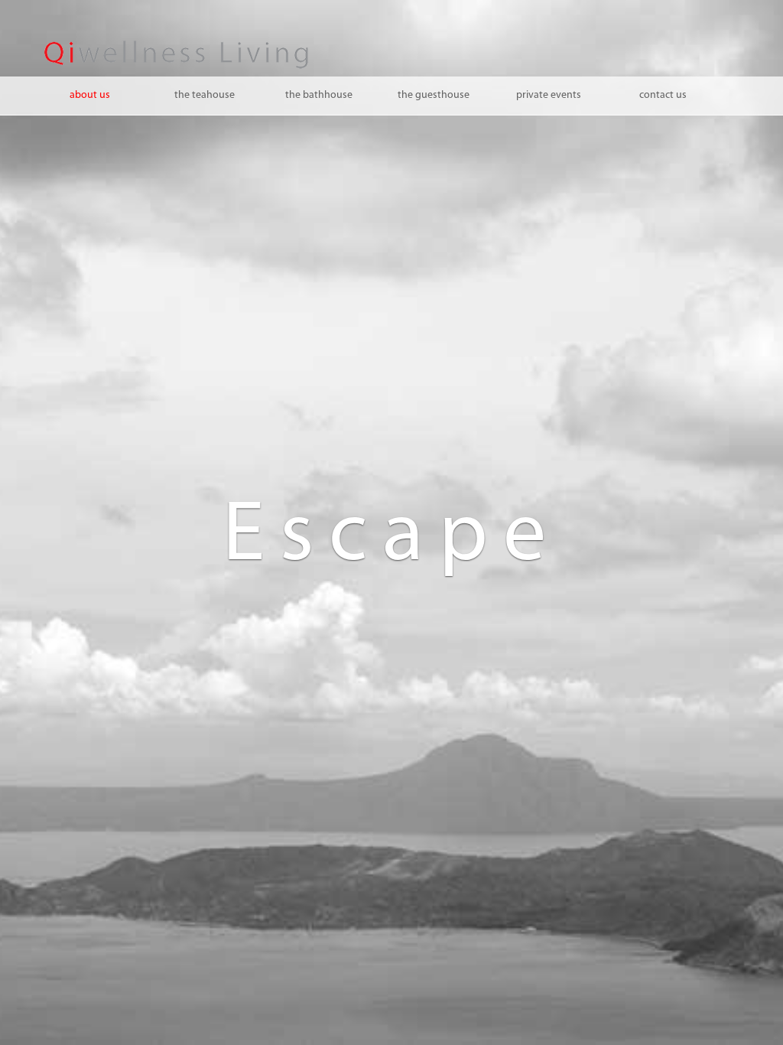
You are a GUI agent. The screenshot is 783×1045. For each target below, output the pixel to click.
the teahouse (204, 95)
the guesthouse (433, 95)
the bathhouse (319, 95)
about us (90, 95)
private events (548, 95)
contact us (663, 95)
